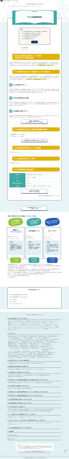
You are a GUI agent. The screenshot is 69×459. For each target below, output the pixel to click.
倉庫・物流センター (30, 369)
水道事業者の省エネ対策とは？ (13, 336)
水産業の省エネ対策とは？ (33, 336)
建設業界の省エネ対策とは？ (50, 340)
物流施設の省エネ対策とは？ (44, 346)
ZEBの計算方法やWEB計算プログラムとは (30, 375)
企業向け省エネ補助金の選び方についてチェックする (50, 195)
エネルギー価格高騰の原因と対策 (38, 354)
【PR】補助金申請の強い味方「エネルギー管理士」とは (20, 427)
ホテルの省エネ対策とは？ (36, 351)
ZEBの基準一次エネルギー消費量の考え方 (15, 375)
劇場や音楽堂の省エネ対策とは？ (39, 342)
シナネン (23, 328)
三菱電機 (56, 327)
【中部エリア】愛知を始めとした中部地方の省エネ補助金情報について (20, 409)
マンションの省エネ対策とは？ (28, 339)
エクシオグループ (11, 422)
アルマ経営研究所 (23, 324)
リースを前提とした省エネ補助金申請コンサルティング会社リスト (22, 414)
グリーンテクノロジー (31, 327)
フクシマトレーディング (47, 422)
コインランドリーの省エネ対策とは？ (41, 339)
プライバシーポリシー (13, 435)
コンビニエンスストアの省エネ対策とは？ (48, 348)
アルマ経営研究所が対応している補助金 (30, 36)
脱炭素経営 (30, 354)
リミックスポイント (50, 327)
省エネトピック (12, 333)
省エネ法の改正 (33, 355)
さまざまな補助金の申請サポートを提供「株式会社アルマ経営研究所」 (35, 31)
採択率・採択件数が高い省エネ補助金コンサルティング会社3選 (34, 121)
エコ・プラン (51, 328)
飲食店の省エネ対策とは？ (25, 348)
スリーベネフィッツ (30, 328)
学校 (35, 369)
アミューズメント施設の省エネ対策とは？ (15, 339)
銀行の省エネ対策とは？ (24, 346)
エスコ (26, 327)
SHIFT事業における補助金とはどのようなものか (19, 385)
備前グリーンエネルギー (36, 324)
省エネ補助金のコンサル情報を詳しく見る (15, 260)
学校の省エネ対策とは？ (27, 351)
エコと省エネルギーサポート (16, 328)
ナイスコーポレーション (38, 328)
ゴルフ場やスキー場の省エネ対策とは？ (37, 340)
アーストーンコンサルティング (17, 303)
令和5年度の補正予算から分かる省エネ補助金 (43, 357)
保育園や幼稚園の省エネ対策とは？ (14, 342)
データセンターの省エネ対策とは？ (14, 348)
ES (37, 327)
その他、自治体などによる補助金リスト (17, 406)
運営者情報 (11, 431)
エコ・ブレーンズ (14, 325)
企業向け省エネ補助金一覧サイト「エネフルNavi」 (34, 191)
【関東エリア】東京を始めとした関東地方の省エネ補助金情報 (40, 410)
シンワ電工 (29, 324)
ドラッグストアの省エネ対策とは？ (47, 345)
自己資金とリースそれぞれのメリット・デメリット (26, 382)
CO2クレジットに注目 (11, 388)
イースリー (43, 324)
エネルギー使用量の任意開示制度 (24, 355)
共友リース (35, 416)
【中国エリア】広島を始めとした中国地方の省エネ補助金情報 (43, 409)
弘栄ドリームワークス (29, 325)
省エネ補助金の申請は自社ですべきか (39, 363)
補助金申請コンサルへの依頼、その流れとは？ (34, 321)
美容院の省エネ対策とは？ (34, 346)
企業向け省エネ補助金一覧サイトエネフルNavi (10, 0)
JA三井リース (41, 416)
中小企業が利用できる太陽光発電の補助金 (15, 357)
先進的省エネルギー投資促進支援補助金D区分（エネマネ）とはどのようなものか (25, 395)
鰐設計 (50, 321)
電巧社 (9, 328)
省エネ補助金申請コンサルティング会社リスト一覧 (34, 208)
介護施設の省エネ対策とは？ (35, 345)
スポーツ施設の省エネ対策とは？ (51, 342)
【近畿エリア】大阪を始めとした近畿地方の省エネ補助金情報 (18, 410)
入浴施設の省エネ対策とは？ (23, 343)
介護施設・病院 (18, 369)
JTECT (9, 325)
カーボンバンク (14, 301)
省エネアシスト (49, 324)
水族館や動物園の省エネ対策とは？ (27, 342)
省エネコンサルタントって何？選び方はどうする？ (16, 321)
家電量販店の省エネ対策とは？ (13, 345)
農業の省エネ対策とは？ (43, 336)
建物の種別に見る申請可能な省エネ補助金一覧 (18, 366)
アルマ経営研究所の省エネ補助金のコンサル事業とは (32, 33)
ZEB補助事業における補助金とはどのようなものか (34, 140)
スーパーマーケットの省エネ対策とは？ (14, 351)
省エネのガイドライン (11, 354)
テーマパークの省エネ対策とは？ (54, 339)
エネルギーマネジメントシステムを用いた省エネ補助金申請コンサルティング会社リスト (27, 420)
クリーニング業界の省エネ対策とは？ (14, 337)
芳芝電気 (9, 322)
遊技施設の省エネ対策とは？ (24, 345)
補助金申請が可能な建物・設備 (44, 375)
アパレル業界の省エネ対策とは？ (13, 346)
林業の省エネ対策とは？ (24, 336)
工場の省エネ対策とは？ (33, 352)
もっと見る (34, 42)
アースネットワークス (38, 422)
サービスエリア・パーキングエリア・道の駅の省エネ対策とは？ (18, 340)
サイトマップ (12, 438)
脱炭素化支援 (46, 328)
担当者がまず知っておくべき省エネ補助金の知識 (19, 360)
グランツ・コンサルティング (36, 322)
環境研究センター (48, 325)
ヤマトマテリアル (55, 325)
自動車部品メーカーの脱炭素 (42, 355)
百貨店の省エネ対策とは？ (35, 348)
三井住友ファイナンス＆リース (13, 416)
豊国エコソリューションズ (19, 327)
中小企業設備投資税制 (49, 354)
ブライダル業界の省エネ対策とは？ (28, 337)
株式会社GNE (44, 322)
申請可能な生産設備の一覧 (12, 382)
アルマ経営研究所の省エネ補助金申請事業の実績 (31, 34)
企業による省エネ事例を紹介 (13, 355)
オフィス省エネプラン (42, 327)
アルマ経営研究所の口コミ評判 (28, 38)
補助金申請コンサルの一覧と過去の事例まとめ (16, 376)
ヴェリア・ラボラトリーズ (12, 424)
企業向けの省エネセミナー (52, 352)
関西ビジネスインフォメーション (13, 324)
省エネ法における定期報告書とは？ (14, 352)
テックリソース (55, 324)
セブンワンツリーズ (56, 321)
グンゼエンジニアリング (12, 330)
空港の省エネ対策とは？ (33, 343)
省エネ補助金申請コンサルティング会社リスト (19, 296)
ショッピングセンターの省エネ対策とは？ (42, 337)
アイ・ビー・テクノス (19, 422)
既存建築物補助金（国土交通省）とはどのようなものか (20, 403)
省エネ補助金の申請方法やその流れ (14, 363)
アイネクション (21, 325)
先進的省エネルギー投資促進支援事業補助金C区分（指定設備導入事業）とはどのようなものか (28, 379)
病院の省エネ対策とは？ (42, 352)
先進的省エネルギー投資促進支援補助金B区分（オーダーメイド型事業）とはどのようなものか (28, 391)
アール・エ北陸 (50, 322)
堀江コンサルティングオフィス (25, 322)
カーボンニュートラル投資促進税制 (29, 357)
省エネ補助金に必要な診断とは (26, 363)
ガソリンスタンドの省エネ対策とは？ (44, 343)
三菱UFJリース (30, 416)
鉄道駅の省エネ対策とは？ (12, 343)
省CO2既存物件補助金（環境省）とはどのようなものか (20, 399)
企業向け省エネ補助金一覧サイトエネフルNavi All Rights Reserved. (36, 457)
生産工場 (23, 369)
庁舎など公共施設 (40, 369)
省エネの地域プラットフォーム (22, 354)
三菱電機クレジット (23, 416)
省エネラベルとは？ (24, 352)
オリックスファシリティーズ (28, 422)
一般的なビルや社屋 (11, 369)
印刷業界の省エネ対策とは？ (53, 336)
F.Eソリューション (15, 322)
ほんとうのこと (14, 299)
